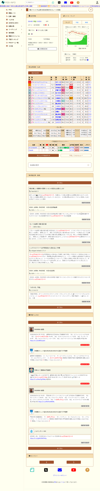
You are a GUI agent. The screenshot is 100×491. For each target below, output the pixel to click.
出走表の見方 (34, 165)
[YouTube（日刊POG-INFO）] (71, 2)
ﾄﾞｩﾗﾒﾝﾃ (90, 119)
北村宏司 (58, 122)
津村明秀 (58, 85)
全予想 (72, 147)
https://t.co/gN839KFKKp (38, 438)
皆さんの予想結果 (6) (43, 155)
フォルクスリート (40, 87)
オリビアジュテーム (41, 82)
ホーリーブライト (40, 85)
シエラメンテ (39, 119)
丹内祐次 (58, 87)
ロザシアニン (39, 109)
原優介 (57, 111)
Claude (31, 150)
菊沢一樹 (58, 82)
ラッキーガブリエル (41, 95)
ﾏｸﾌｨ (89, 85)
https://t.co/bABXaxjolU (37, 340)
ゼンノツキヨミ (40, 93)
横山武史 (58, 103)
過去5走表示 (35, 73)
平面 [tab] (77, 22)
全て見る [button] (59, 183)
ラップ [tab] (68, 22)
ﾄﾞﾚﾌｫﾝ (90, 90)
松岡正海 (58, 119)
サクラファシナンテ (41, 122)
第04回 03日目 (35, 21)
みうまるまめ (33, 147)
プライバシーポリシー (60, 475)
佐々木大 (58, 93)
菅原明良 (58, 95)
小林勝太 (58, 101)
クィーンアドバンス (41, 114)
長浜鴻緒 (58, 117)
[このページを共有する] (91, 10)
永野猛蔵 (58, 109)
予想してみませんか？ (76, 155)
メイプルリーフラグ (41, 98)
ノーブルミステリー (41, 106)
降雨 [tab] (86, 22)
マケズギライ (39, 111)
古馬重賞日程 (43, 49)
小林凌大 (58, 98)
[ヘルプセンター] (78, 2)
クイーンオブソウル (41, 101)
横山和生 (58, 114)
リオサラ (38, 117)
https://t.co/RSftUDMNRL (46, 401)
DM (55, 482)
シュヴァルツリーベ (41, 90)
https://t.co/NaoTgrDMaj (38, 379)
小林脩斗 (58, 106)
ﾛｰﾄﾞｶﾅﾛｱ (91, 93)
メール (62, 482)
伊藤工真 (58, 90)
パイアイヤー (39, 103)
